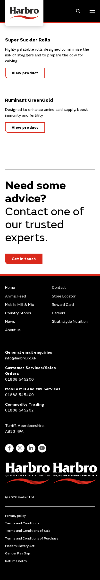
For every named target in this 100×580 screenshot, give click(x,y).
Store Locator (63, 296)
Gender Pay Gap (17, 553)
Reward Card (63, 305)
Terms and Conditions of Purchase (31, 538)
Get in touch (24, 258)
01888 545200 (19, 379)
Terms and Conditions (22, 523)
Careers (58, 313)
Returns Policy (16, 561)
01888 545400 (19, 394)
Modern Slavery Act (19, 546)
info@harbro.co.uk (20, 358)
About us (13, 330)
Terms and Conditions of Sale (27, 531)
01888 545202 (19, 410)
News (10, 321)
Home (10, 287)
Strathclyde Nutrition (70, 321)
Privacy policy (15, 516)
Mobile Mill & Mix (19, 305)
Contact (59, 287)
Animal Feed (15, 296)
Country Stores (18, 313)
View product (25, 73)
